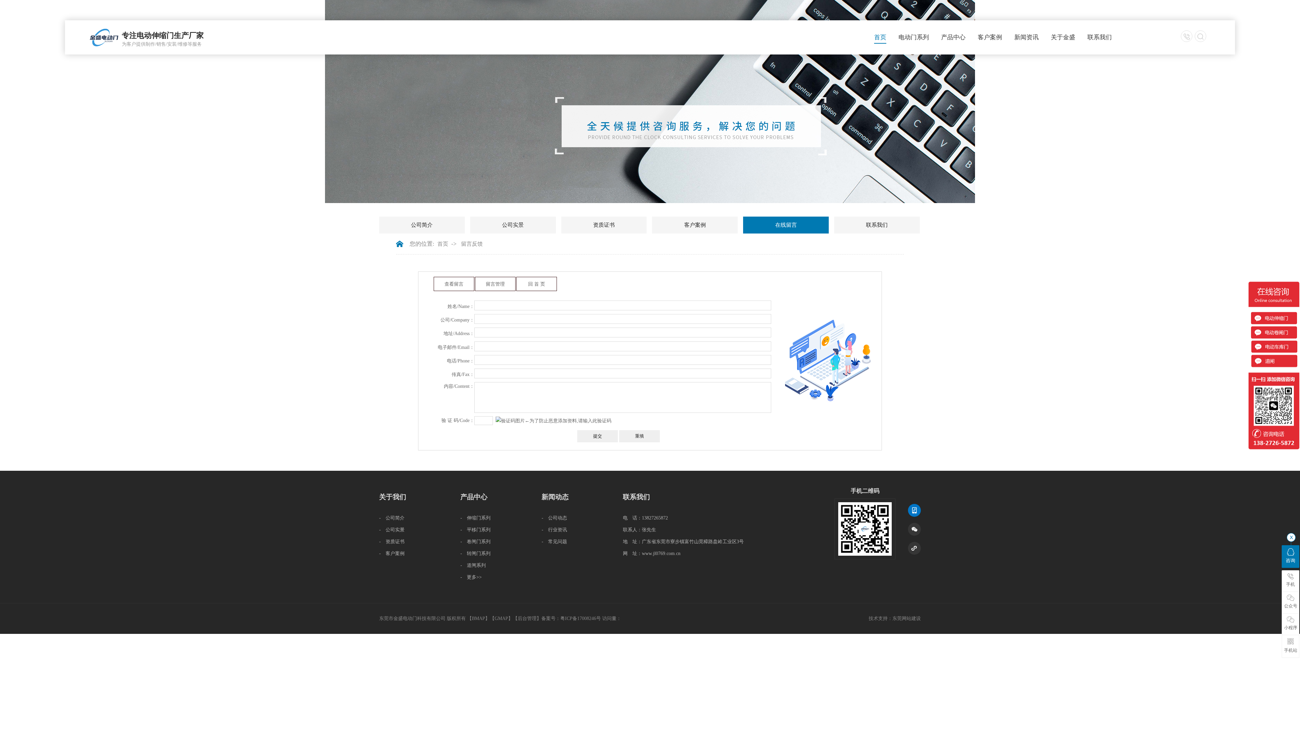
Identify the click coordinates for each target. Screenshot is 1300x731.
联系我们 (1099, 37)
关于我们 (392, 497)
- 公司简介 (392, 517)
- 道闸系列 (473, 565)
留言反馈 (472, 244)
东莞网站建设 (906, 618)
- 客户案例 (392, 553)
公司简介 (422, 225)
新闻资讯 (1026, 37)
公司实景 (513, 225)
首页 (880, 37)
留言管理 (495, 284)
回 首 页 (536, 284)
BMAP (478, 618)
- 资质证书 (392, 541)
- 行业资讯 (554, 529)
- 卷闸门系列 (475, 541)
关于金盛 (1063, 37)
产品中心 (953, 37)
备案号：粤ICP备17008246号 (571, 618)
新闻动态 (555, 497)
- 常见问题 (554, 541)
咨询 (1290, 560)
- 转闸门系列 (475, 553)
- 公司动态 (554, 517)
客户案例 (990, 37)
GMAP (501, 618)
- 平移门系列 (475, 529)
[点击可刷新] (510, 421)
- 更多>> (471, 577)
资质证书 (604, 225)
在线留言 (786, 225)
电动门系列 (913, 37)
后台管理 (527, 618)
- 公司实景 (392, 529)
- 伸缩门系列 (475, 517)
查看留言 (454, 284)
